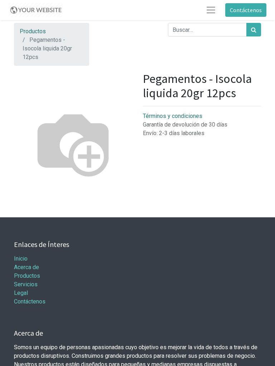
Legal (21, 293)
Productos (33, 31)
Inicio (21, 258)
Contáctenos (246, 10)
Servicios (26, 284)
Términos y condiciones (172, 116)
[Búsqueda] (253, 29)
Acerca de (26, 267)
